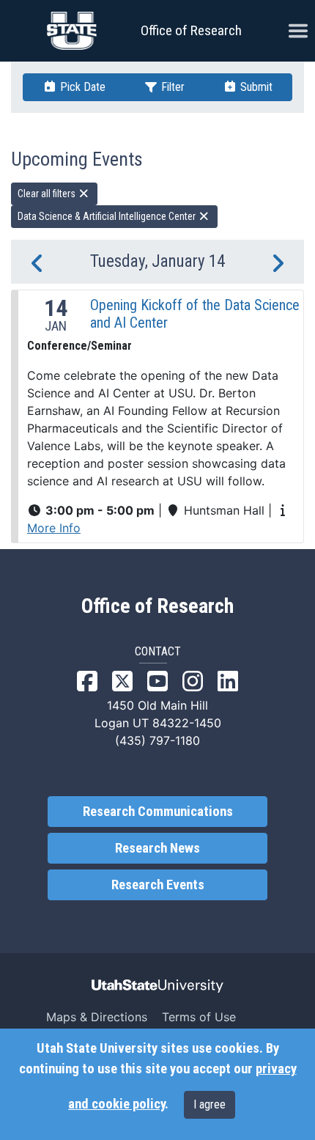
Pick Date (81, 87)
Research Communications (158, 811)
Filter (171, 87)
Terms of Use (199, 1017)
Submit (255, 87)
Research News (157, 848)
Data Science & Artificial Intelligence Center (108, 216)
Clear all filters (48, 193)
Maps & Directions (96, 1017)
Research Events (157, 885)
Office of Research (191, 30)
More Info (54, 528)
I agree (209, 1104)
